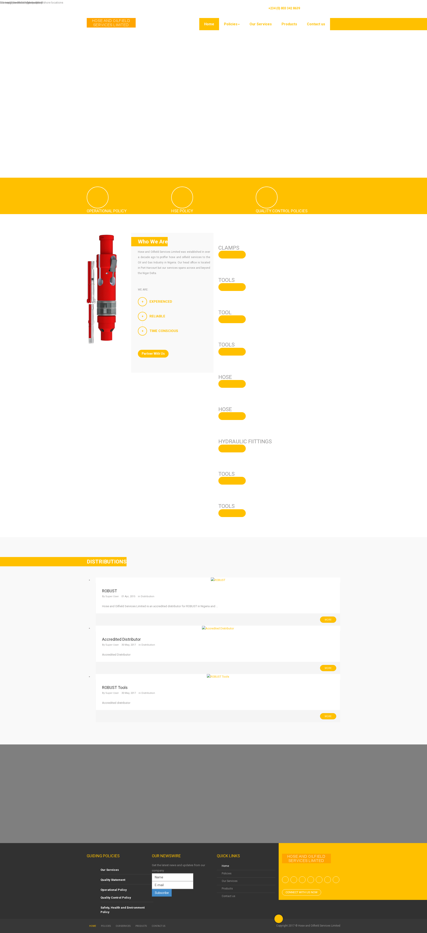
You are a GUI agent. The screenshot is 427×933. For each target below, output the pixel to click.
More (328, 619)
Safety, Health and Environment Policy (123, 910)
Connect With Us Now (302, 892)
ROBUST (109, 591)
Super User (112, 596)
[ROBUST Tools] (218, 676)
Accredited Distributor (121, 639)
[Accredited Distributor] (218, 628)
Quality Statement (113, 879)
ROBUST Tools (115, 687)
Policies (231, 24)
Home (209, 24)
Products (289, 24)
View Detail (232, 254)
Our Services (261, 24)
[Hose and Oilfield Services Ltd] (111, 23)
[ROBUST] (218, 580)
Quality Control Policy (116, 897)
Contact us (316, 24)
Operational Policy (114, 889)
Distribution (147, 596)
